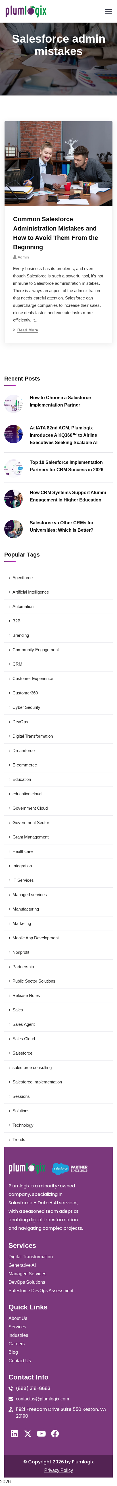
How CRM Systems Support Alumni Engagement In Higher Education (68, 496)
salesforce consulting (32, 1067)
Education (21, 779)
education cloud (26, 793)
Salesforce (22, 1053)
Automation (23, 606)
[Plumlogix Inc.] (26, 11)
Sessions (21, 1096)
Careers (17, 1343)
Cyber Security (26, 707)
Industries (18, 1335)
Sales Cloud (23, 1038)
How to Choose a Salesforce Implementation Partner (60, 401)
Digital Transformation (32, 736)
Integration (22, 865)
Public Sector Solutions (33, 981)
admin (23, 257)
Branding (20, 635)
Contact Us (20, 1360)
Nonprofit (20, 952)
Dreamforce (23, 750)
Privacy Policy (58, 1470)
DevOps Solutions (27, 1282)
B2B (16, 620)
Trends (18, 1139)
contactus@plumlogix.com (42, 1398)
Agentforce (22, 577)
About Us (18, 1318)
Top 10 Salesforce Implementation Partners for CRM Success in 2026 (66, 466)
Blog (13, 1352)
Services (17, 1326)
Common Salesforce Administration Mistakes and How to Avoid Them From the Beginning (55, 233)
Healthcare (22, 851)
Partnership (23, 966)
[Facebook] (55, 1433)
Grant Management (30, 837)
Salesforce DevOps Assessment (41, 1290)
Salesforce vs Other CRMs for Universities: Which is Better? (61, 526)
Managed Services (27, 1273)
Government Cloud (30, 808)
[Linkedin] (14, 1433)
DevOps (20, 721)
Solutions (21, 1110)
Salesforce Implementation (37, 1081)
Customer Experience (32, 678)
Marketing (21, 923)
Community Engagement (35, 649)
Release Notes (26, 995)
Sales (17, 1009)
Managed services (29, 894)
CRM (17, 664)
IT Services (23, 880)
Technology (23, 1125)
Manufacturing (25, 909)
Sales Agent (23, 1024)
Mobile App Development (35, 937)
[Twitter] (28, 1433)
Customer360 (25, 692)
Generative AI (22, 1265)
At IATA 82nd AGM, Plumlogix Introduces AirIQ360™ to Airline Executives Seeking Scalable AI (63, 435)
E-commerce (24, 764)
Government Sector (30, 822)
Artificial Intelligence (30, 592)
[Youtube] (41, 1433)
